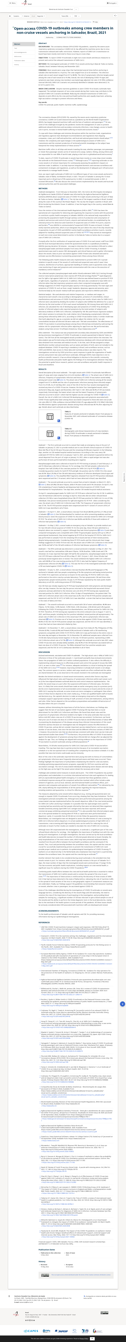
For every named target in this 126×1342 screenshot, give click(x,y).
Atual (33, 16)
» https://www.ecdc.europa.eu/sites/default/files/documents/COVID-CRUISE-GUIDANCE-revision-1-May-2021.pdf (76, 965)
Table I (65, 199)
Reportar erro (124, 477)
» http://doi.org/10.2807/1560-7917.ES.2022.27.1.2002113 (61, 995)
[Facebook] (32, 1320)
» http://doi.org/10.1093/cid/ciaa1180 (54, 1062)
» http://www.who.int (49, 1106)
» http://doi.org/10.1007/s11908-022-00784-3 (57, 1204)
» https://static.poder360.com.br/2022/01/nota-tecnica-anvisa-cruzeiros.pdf (69, 1132)
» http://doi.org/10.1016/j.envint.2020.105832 (57, 1151)
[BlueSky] (26, 1320)
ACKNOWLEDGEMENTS (20, 52)
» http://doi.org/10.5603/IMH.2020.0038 (55, 1226)
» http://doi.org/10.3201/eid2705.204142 (55, 1016)
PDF (75, 16)
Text (15, 48)
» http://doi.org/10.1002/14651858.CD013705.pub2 (59, 1215)
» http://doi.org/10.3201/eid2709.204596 (55, 1038)
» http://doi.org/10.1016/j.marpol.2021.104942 (58, 1237)
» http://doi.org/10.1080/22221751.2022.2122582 (58, 1182)
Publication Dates (19, 60)
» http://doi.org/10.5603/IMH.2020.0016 (55, 940)
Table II (62, 380)
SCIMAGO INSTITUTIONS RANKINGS (68, 37)
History (16, 64)
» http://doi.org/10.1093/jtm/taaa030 (54, 1005)
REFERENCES (17, 56)
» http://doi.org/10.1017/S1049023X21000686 (57, 1082)
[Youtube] (34, 1320)
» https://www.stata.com (50, 1141)
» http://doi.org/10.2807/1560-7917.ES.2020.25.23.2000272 (62, 1051)
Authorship (49, 37)
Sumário (16, 16)
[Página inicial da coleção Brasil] (16, 1316)
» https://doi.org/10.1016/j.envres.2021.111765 (58, 1162)
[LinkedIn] (30, 1320)
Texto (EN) (64, 16)
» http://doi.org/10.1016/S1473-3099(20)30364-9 (58, 1027)
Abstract (17, 44)
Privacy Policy (84, 1338)
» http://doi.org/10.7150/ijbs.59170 (53, 1171)
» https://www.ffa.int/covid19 (51, 949)
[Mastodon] (28, 1320)
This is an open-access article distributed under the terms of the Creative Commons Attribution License (80, 1275)
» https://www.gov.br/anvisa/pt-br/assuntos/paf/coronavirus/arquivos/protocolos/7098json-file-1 (76, 1120)
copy (95, 22)
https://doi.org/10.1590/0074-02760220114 (77, 22)
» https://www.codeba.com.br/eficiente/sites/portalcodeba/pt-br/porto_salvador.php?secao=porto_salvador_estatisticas (73, 1096)
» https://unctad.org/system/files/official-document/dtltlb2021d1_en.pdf (68, 931)
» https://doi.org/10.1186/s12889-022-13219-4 (57, 1193)
